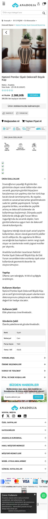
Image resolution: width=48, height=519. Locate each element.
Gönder (38, 397)
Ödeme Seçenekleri (11, 364)
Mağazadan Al (11, 121)
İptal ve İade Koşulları (13, 377)
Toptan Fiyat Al (33, 121)
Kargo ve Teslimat (11, 371)
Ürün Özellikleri (10, 179)
